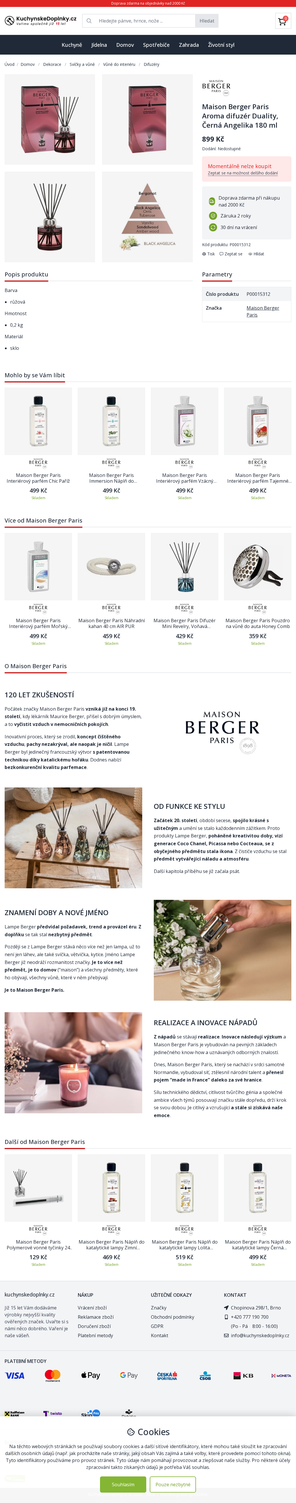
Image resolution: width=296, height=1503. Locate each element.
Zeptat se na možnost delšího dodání (243, 173)
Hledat (206, 21)
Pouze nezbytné (173, 1484)
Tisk (211, 254)
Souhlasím (123, 1484)
